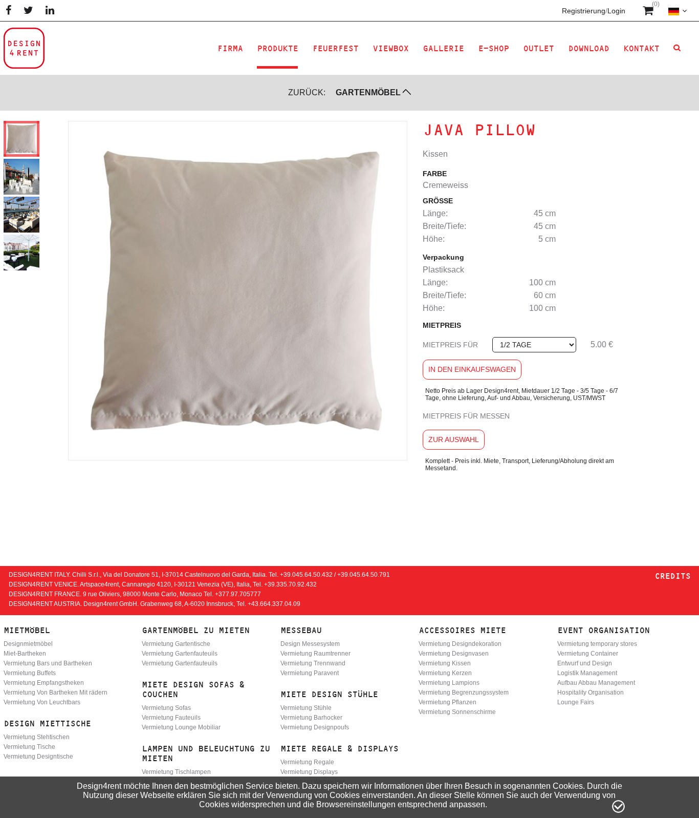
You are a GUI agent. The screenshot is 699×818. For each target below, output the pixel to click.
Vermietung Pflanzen (447, 702)
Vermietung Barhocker (311, 717)
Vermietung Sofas (166, 707)
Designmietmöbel (28, 643)
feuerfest (335, 48)
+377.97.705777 (238, 594)
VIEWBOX (390, 48)
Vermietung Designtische (38, 756)
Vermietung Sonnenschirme (457, 712)
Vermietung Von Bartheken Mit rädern (55, 692)
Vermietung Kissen (445, 663)
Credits (672, 576)
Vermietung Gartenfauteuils (179, 653)
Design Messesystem (310, 643)
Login (616, 11)
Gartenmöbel (368, 92)
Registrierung (583, 11)
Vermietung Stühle (306, 707)
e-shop (493, 48)
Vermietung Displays (309, 771)
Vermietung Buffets (30, 673)
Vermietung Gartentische (176, 643)
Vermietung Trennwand (312, 663)
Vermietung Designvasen (454, 653)
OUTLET (538, 48)
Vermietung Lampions (449, 682)
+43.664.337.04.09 (274, 603)
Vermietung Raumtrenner (315, 653)
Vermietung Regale (307, 762)
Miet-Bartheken (25, 653)
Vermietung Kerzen (445, 673)
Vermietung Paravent (309, 673)
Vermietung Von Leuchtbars (42, 702)
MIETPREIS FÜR (450, 345)
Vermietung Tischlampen (176, 771)
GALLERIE (443, 48)
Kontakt (641, 48)
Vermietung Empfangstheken (44, 682)
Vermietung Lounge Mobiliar (181, 727)
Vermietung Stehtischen (37, 737)
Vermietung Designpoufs (314, 727)
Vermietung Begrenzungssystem (464, 692)
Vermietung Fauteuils (171, 717)
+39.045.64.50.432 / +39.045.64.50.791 (335, 574)
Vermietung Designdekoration (460, 643)
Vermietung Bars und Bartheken (48, 663)
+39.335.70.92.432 (290, 584)
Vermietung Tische (29, 746)
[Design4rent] (24, 48)
